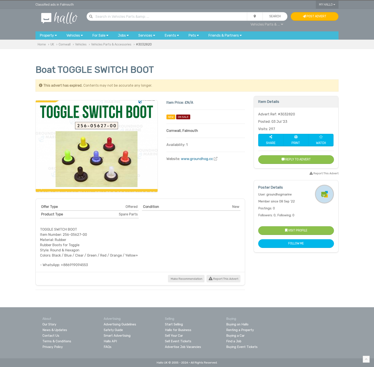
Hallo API (110, 341)
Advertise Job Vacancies (183, 347)
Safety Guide (113, 330)
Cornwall (65, 44)
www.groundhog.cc (197, 159)
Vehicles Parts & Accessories (111, 44)
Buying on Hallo (237, 324)
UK (52, 44)
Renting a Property (240, 330)
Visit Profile (297, 230)
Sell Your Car (174, 336)
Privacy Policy (52, 347)
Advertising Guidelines (120, 324)
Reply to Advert (298, 159)
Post (316, 16)
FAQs (107, 347)
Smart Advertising (117, 336)
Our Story (49, 324)
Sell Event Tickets (178, 341)
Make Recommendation (186, 278)
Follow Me (296, 243)
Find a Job (233, 341)
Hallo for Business (178, 330)
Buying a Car (235, 336)
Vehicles (81, 44)
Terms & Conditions (56, 341)
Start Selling (174, 324)
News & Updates (54, 330)
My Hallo (326, 4)
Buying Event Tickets (242, 347)
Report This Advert (225, 278)
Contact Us (50, 336)
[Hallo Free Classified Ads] (59, 18)
